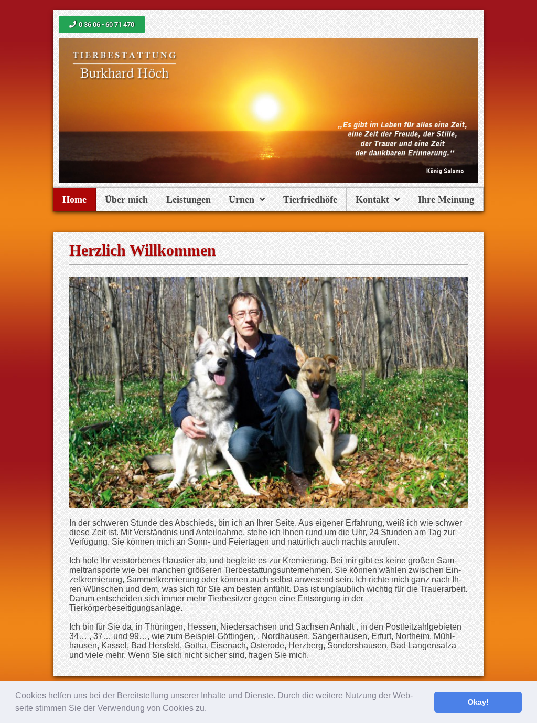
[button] (210, 709)
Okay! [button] (478, 702)
